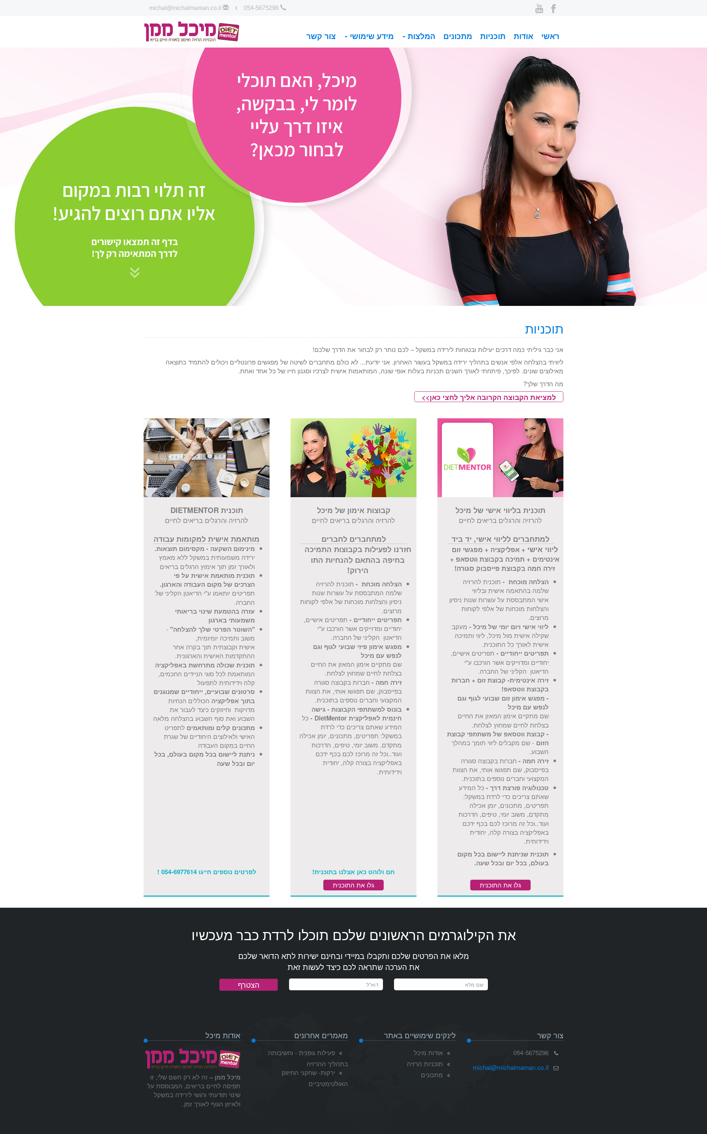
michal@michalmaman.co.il (186, 8)
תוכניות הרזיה (425, 1063)
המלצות (420, 35)
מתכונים (457, 35)
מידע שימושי (371, 35)
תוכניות (493, 35)
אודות (523, 35)
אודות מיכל (428, 1052)
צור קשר (321, 35)
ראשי (550, 35)
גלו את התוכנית (500, 884)
